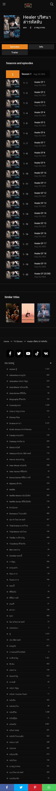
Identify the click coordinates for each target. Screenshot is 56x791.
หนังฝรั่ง (12, 724)
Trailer (14, 52)
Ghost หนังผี (14, 447)
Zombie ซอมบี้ (15, 556)
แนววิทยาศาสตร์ (16, 772)
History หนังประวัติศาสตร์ (20, 453)
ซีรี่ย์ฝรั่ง (12, 592)
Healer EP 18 (40, 253)
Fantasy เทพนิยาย (17, 441)
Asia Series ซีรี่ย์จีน (17, 393)
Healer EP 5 (39, 122)
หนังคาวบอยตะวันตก (18, 694)
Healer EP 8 (39, 152)
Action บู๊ (13, 369)
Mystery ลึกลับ (15, 483)
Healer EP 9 (39, 163)
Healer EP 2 (39, 92)
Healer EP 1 (39, 82)
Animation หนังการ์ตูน (18, 381)
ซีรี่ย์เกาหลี (13, 598)
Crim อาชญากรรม (17, 411)
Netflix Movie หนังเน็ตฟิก (20, 495)
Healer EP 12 (40, 193)
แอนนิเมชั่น (14, 778)
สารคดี (12, 682)
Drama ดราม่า (15, 423)
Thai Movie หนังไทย (18, 532)
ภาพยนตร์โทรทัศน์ (17, 652)
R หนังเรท (13, 508)
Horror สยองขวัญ (16, 459)
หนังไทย (13, 760)
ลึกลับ (11, 664)
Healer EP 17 (40, 243)
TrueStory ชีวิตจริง (17, 544)
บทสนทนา (13, 628)
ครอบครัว (13, 568)
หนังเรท (12, 748)
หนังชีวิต (13, 712)
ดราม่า (12, 610)
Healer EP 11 (40, 183)
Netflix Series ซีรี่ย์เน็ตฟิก (20, 502)
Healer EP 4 (39, 112)
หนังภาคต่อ (14, 730)
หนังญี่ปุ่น (13, 718)
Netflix (12, 489)
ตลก (25, 28)
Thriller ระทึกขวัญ (17, 538)
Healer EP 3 (39, 102)
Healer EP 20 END (42, 273)
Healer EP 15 (40, 223)
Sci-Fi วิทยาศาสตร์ (17, 520)
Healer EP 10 (40, 173)
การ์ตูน (12, 562)
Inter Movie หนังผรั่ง (18, 465)
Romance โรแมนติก (18, 514)
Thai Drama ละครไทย (18, 526)
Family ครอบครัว (16, 435)
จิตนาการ (13, 574)
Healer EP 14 (40, 213)
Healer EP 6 (39, 132)
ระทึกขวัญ (13, 658)
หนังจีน (12, 700)
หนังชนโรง (14, 706)
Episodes (14, 47)
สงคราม (12, 670)
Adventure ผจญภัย (17, 375)
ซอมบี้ (11, 586)
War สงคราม (14, 550)
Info (41, 47)
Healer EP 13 (40, 203)
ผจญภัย (12, 646)
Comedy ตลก (15, 405)
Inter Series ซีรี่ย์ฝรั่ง (18, 471)
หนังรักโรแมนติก (16, 736)
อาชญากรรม (39, 28)
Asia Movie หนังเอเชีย (18, 387)
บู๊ (30, 28)
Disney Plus (14, 417)
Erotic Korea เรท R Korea (20, 429)
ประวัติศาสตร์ (15, 640)
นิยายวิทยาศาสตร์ (16, 622)
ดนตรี (11, 604)
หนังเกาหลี (13, 742)
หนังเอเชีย (13, 754)
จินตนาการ (14, 580)
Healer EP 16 (40, 233)
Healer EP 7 (39, 142)
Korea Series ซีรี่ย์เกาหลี (19, 477)
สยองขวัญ (13, 676)
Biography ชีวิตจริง (17, 399)
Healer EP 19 (40, 263)
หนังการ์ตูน (14, 688)
